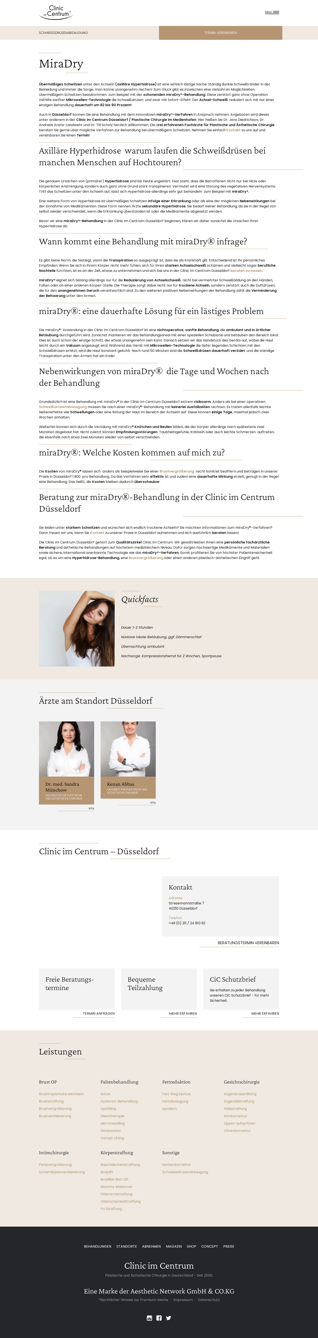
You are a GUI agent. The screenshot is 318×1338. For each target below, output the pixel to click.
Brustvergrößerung (177, 471)
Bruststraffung (51, 1101)
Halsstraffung (235, 1108)
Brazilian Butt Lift (114, 1179)
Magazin (174, 1246)
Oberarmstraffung (116, 1194)
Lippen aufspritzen (239, 1123)
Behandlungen (97, 1246)
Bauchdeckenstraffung (120, 1164)
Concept (209, 1246)
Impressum (183, 1299)
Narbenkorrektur (176, 1164)
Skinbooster (111, 1130)
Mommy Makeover (117, 1186)
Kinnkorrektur (235, 1116)
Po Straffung (111, 1208)
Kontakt (233, 130)
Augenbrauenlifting (240, 1093)
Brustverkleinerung (55, 1116)
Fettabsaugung (175, 1101)
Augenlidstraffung (239, 1101)
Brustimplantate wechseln (61, 1093)
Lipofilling (108, 1108)
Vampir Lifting (112, 1138)
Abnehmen (151, 1246)
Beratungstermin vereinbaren (248, 942)
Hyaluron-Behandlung (119, 1101)
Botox (105, 1093)
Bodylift (107, 1172)
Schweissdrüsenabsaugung (185, 1172)
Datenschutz (209, 1299)
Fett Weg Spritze (176, 1093)
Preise (228, 1246)
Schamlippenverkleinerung (62, 1172)
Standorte (126, 1246)
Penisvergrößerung (55, 1164)
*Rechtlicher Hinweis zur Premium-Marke (133, 1299)
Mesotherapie (112, 1116)
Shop (191, 1246)
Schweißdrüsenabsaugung (63, 406)
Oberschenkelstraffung (121, 1201)
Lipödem (169, 1108)
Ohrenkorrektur (237, 1130)
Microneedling (113, 1123)
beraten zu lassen (246, 270)
